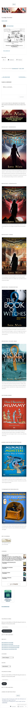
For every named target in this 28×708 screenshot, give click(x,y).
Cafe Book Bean (9, 26)
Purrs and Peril (5, 555)
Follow (4, 683)
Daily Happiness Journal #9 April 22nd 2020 (10, 647)
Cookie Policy (4, 702)
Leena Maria (5, 563)
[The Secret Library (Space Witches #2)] (24, 576)
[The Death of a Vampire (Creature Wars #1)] (24, 570)
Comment (22, 96)
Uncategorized (15, 68)
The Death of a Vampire (7, 567)
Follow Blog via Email (6, 618)
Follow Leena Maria (7, 631)
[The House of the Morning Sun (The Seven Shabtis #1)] (24, 565)
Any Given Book (6, 77)
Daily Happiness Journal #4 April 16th (9, 649)
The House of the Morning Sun (9, 562)
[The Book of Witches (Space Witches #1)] (24, 581)
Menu (14, 4)
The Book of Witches (6, 577)
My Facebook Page (5, 606)
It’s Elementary (22, 77)
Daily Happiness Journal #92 (7, 644)
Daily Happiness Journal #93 (7, 642)
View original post (6, 50)
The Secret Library (6, 572)
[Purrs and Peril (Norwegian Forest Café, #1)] (24, 558)
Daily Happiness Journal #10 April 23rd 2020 (10, 645)
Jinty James (4, 555)
